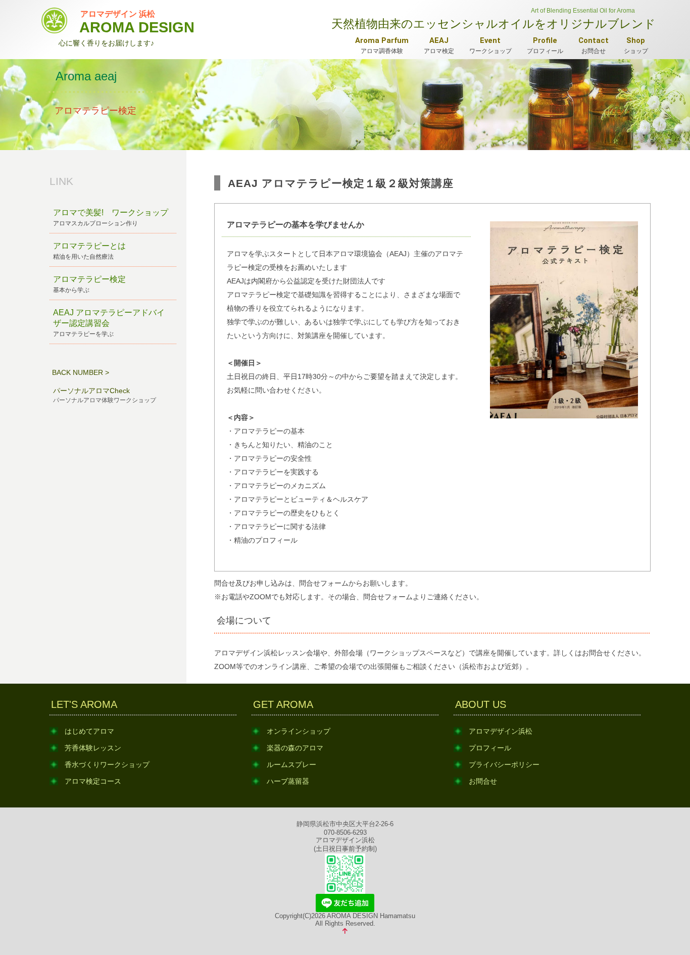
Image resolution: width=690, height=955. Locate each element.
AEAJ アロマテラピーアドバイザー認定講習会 (109, 323)
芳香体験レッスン (93, 748)
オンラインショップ (298, 731)
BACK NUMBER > (80, 372)
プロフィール (545, 45)
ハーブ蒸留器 (288, 781)
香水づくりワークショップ (107, 764)
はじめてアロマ (89, 731)
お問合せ (593, 45)
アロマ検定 (439, 45)
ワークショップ (490, 45)
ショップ (636, 45)
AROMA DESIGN (136, 21)
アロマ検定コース (93, 781)
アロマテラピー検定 (89, 284)
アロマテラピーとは (89, 251)
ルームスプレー (291, 764)
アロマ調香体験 (382, 45)
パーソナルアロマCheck (104, 395)
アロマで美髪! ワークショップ (110, 217)
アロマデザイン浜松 (500, 731)
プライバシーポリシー (504, 764)
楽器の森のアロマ (295, 748)
